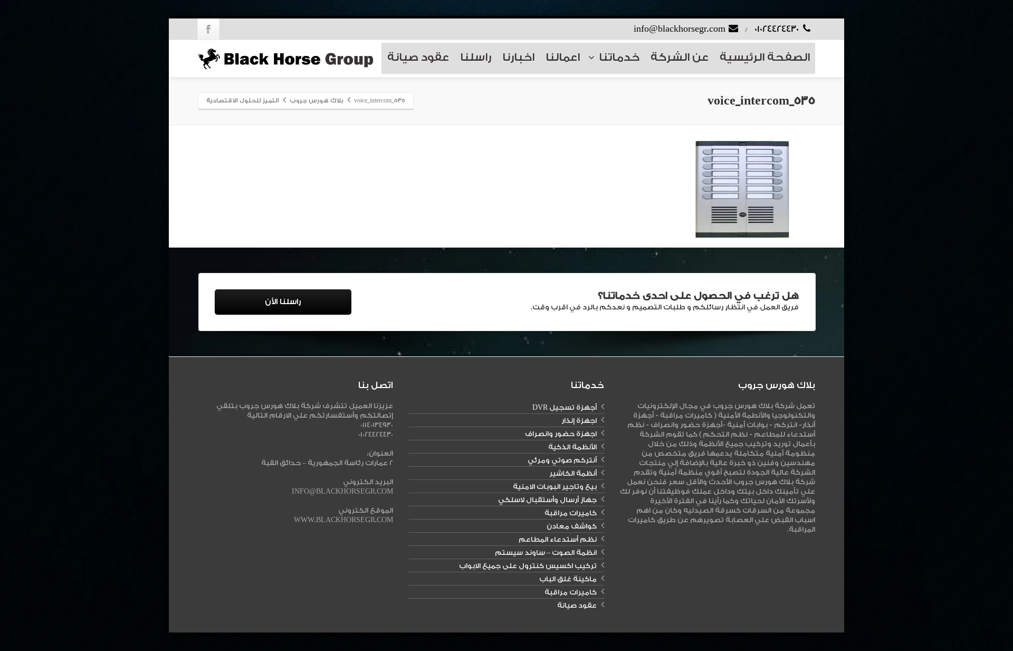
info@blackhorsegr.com (681, 29)
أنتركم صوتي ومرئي (562, 460)
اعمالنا (563, 57)
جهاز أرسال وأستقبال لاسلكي (547, 500)
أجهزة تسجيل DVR (564, 407)
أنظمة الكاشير (573, 473)
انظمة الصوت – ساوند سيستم (546, 552)
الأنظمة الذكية (572, 447)
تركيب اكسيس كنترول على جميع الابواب (528, 566)
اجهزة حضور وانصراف (561, 434)
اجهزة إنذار (579, 420)
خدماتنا (619, 57)
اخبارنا (518, 57)
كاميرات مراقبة (570, 513)
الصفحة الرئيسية (765, 57)
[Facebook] (208, 29)
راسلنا (475, 57)
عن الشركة (680, 57)
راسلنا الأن (283, 301)
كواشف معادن (572, 526)
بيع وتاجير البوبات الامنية (555, 486)
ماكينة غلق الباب (568, 579)
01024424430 (777, 29)
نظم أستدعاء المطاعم (558, 539)
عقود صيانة (418, 57)
